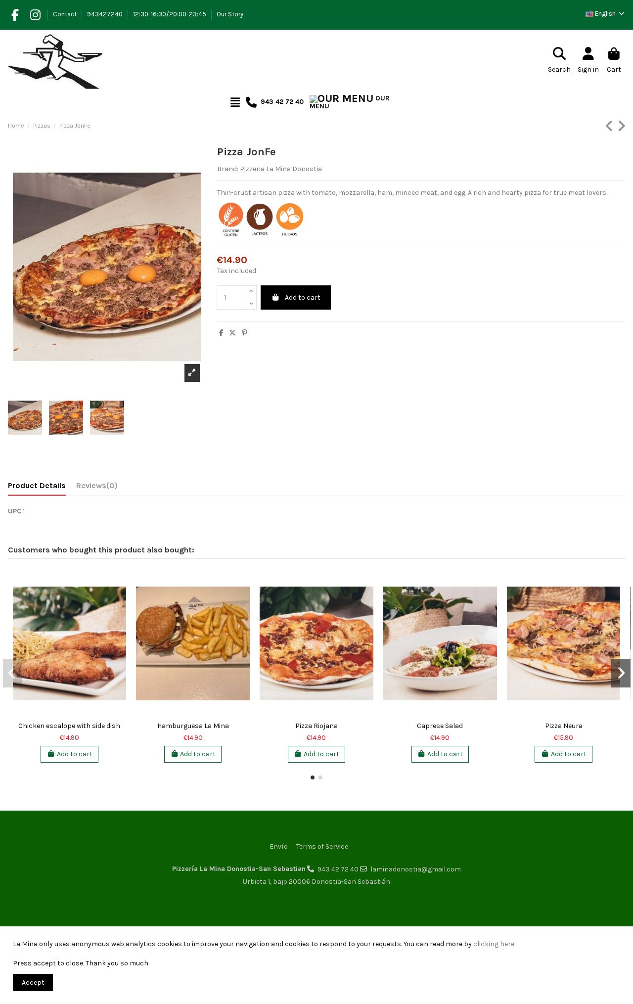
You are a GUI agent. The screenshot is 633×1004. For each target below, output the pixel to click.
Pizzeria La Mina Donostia (281, 169)
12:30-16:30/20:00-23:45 (170, 14)
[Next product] (621, 126)
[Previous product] (611, 126)
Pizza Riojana (316, 726)
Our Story (230, 14)
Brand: (227, 169)
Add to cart (302, 297)
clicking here (493, 944)
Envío (279, 846)
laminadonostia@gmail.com (415, 869)
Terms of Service (322, 846)
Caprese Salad (440, 726)
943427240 (105, 14)
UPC (14, 511)
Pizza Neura (564, 726)
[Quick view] (118, 585)
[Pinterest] (244, 333)
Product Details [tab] (37, 485)
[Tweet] (232, 333)
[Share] (221, 333)
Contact (65, 14)
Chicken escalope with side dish (69, 726)
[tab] (97, 488)
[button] (313, 777)
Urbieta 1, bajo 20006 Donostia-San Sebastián (316, 881)
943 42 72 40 (338, 869)
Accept (33, 982)
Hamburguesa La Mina (193, 726)
